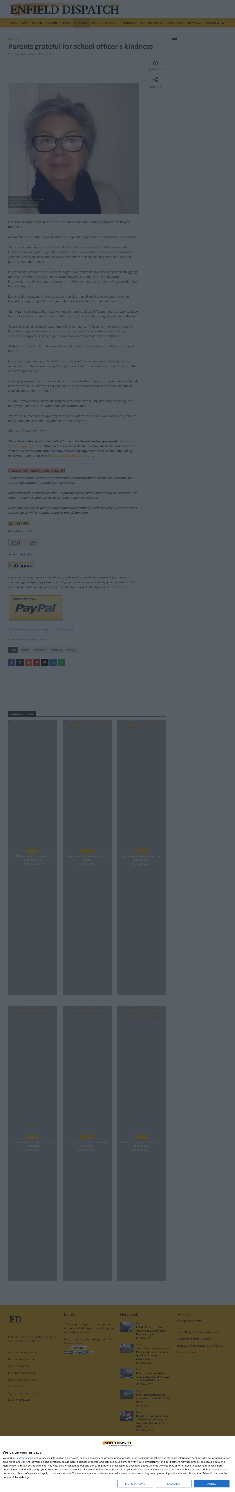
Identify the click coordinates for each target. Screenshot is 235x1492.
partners (22, 1458)
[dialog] (117, 1464)
